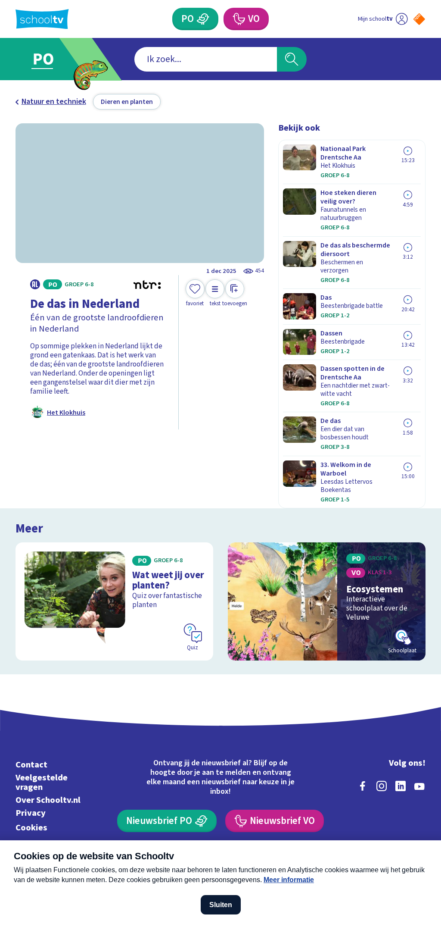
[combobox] (205, 59)
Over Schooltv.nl (48, 800)
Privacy (31, 813)
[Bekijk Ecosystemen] (326, 601)
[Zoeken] (291, 59)
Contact (31, 764)
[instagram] (381, 786)
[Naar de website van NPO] (419, 19)
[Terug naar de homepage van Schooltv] (42, 19)
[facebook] (362, 786)
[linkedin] (400, 786)
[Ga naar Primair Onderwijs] (56, 59)
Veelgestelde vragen (42, 782)
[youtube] (419, 786)
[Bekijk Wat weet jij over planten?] (114, 601)
